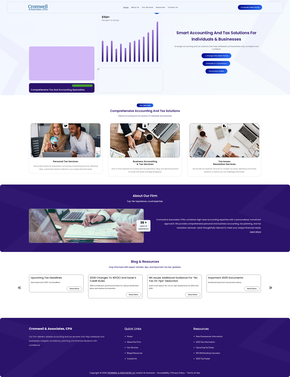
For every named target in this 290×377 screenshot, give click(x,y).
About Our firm (134, 342)
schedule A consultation (216, 63)
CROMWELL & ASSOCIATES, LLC (121, 373)
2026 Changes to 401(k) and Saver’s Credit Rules (113, 279)
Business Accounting (145, 161)
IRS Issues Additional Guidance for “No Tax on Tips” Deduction (173, 279)
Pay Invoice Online (216, 71)
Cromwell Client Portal (250, 7)
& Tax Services (145, 164)
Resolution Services (224, 164)
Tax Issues (224, 161)
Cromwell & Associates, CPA (50, 329)
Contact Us (132, 358)
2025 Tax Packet (203, 358)
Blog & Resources (134, 353)
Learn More (255, 231)
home (129, 336)
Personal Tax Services (65, 161)
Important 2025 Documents (225, 277)
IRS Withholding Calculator (208, 353)
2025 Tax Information (205, 342)
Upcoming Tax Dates (205, 347)
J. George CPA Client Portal (216, 55)
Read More (76, 289)
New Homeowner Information (209, 336)
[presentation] (19, 288)
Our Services (132, 347)
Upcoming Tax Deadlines (46, 277)
